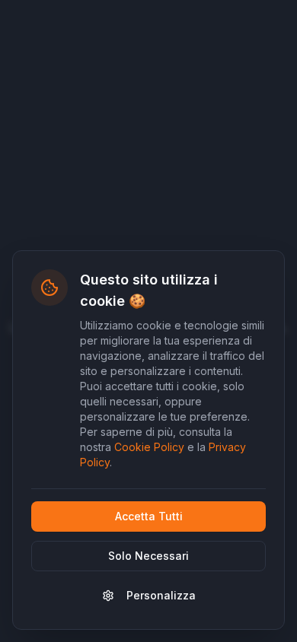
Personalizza (161, 595)
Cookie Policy (149, 446)
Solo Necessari (148, 555)
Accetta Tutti (149, 516)
